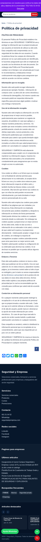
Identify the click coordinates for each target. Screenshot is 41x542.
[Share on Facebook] (37, 350)
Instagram (5, 437)
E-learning (6, 497)
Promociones (7, 403)
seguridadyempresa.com (11, 420)
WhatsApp (5, 417)
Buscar (34, 14)
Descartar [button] (20, 8)
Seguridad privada (26, 493)
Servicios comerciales (10, 395)
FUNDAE (5, 493)
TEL (37, 538)
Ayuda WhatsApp (10, 531)
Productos (5, 398)
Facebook (5, 434)
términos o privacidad (15, 275)
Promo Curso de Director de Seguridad (16, 476)
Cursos (4, 401)
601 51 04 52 (6, 414)
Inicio (3, 23)
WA (37, 531)
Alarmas (14, 493)
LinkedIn (5, 431)
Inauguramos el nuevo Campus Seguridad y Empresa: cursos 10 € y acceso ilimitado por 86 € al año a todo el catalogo (20, 464)
